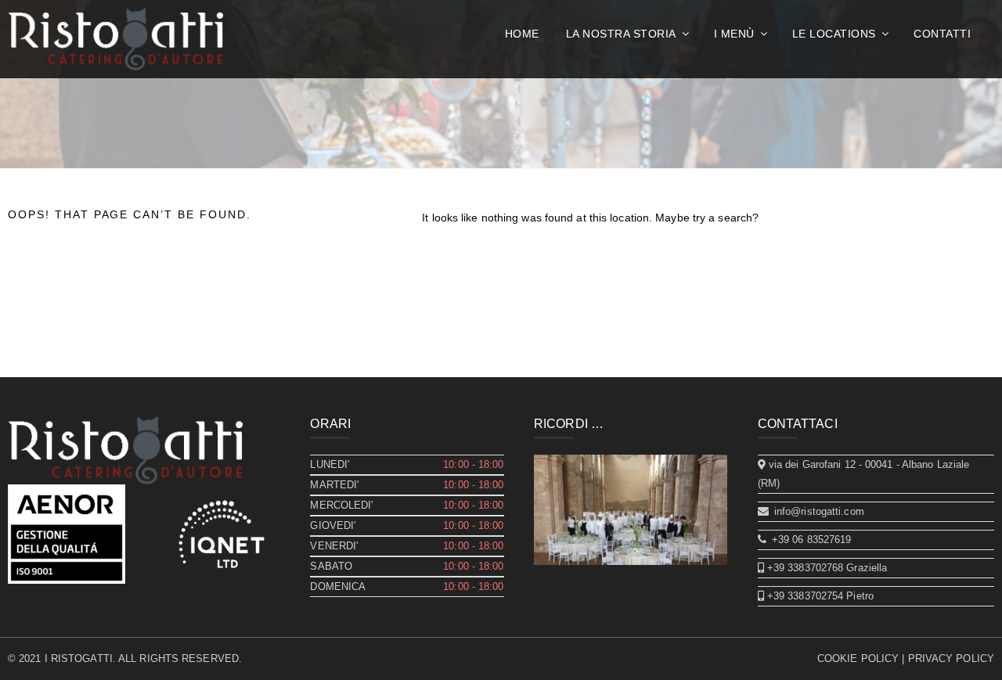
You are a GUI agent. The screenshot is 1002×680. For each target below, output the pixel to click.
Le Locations (834, 33)
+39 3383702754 (804, 596)
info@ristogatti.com (817, 511)
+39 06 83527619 (810, 539)
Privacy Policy (951, 658)
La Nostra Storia (621, 33)
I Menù (734, 33)
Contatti (942, 33)
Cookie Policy (858, 658)
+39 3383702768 (804, 568)
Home (522, 33)
